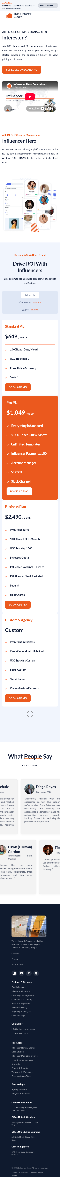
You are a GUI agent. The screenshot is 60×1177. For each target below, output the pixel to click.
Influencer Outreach (21, 991)
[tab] (30, 295)
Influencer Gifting (19, 1007)
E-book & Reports (20, 1068)
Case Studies (18, 1052)
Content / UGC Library (22, 999)
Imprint (14, 1176)
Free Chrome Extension (22, 1060)
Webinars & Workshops (22, 1072)
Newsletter (16, 1064)
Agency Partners (19, 1089)
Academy (23, 1048)
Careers (15, 953)
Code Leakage (18, 1015)
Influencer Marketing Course (25, 1056)
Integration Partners (21, 1093)
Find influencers (19, 987)
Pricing (15, 959)
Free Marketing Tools (21, 1076)
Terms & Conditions (20, 1173)
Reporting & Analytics (21, 1011)
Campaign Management (23, 995)
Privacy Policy (36, 1173)
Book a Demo (18, 387)
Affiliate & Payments (21, 1003)
